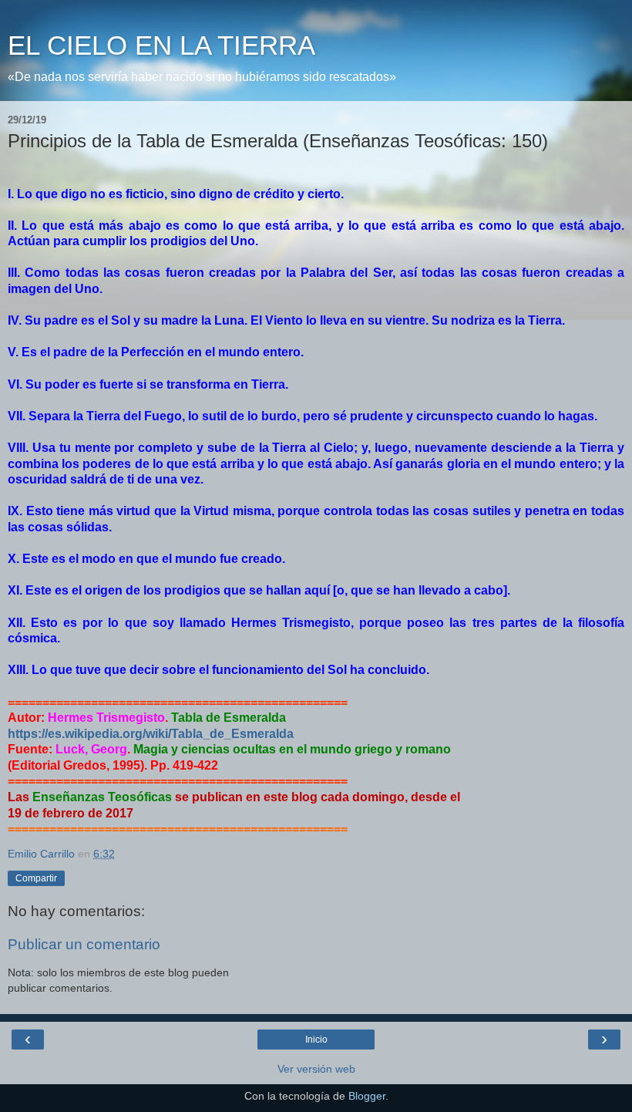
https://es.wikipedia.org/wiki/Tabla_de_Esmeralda (151, 733)
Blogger (366, 1096)
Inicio (316, 1039)
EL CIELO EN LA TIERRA (161, 45)
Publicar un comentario (84, 944)
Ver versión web (316, 1069)
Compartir (36, 878)
